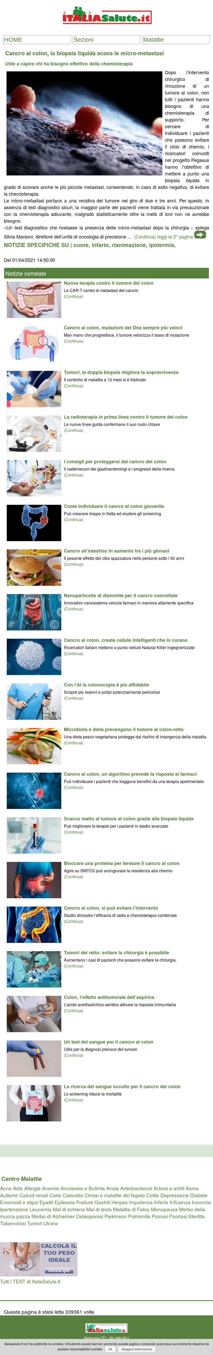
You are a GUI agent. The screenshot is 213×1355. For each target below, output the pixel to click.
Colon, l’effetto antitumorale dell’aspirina (109, 997)
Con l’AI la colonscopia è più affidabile (106, 684)
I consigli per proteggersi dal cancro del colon (115, 461)
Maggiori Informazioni (137, 1349)
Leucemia (40, 1209)
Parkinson (115, 1216)
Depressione (174, 1195)
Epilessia (65, 1202)
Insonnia (201, 1202)
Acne (6, 1187)
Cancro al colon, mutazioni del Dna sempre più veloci (123, 327)
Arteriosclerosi (136, 1187)
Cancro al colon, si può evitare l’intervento (111, 907)
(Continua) (73, 296)
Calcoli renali (33, 1195)
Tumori (34, 1223)
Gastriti (102, 1202)
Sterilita (196, 1216)
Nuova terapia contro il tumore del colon (109, 283)
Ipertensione (14, 1209)
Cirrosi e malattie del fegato (114, 1195)
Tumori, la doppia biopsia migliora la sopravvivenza (121, 372)
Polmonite (139, 1216)
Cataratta (73, 1195)
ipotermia (161, 245)
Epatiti (46, 1202)
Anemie (50, 1187)
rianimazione (129, 245)
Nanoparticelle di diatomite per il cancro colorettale (121, 595)
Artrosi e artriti (169, 1187)
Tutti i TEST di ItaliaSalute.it (30, 1281)
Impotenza (141, 1202)
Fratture (84, 1202)
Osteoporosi (89, 1216)
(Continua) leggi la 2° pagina (163, 236)
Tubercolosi (13, 1223)
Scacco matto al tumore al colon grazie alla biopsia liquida (129, 818)
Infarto (161, 1202)
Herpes (119, 1202)
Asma (192, 1187)
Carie (55, 1195)
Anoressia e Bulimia (83, 1187)
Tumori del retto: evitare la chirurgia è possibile (116, 952)
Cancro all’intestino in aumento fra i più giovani (116, 550)
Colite (152, 1195)
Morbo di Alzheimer (53, 1216)
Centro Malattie (21, 1178)
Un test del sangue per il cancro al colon (109, 1041)
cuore (81, 245)
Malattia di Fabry (131, 1209)
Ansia (112, 1187)
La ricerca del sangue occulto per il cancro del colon (122, 1086)
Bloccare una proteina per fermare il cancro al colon (121, 863)
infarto (100, 245)
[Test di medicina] (38, 1274)
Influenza (180, 1202)
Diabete (199, 1195)
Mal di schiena (69, 1209)
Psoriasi (178, 1216)
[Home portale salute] (106, 28)
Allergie (32, 1187)
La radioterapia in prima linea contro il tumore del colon (126, 416)
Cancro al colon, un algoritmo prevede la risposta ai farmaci (130, 774)
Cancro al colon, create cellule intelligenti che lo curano (126, 640)
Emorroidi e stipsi (19, 1202)
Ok (110, 1349)
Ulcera (50, 1223)
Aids (18, 1187)
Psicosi (160, 1216)
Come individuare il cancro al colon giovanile (114, 506)
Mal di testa (99, 1209)
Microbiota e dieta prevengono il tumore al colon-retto (124, 729)
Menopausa (164, 1209)
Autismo (9, 1195)
